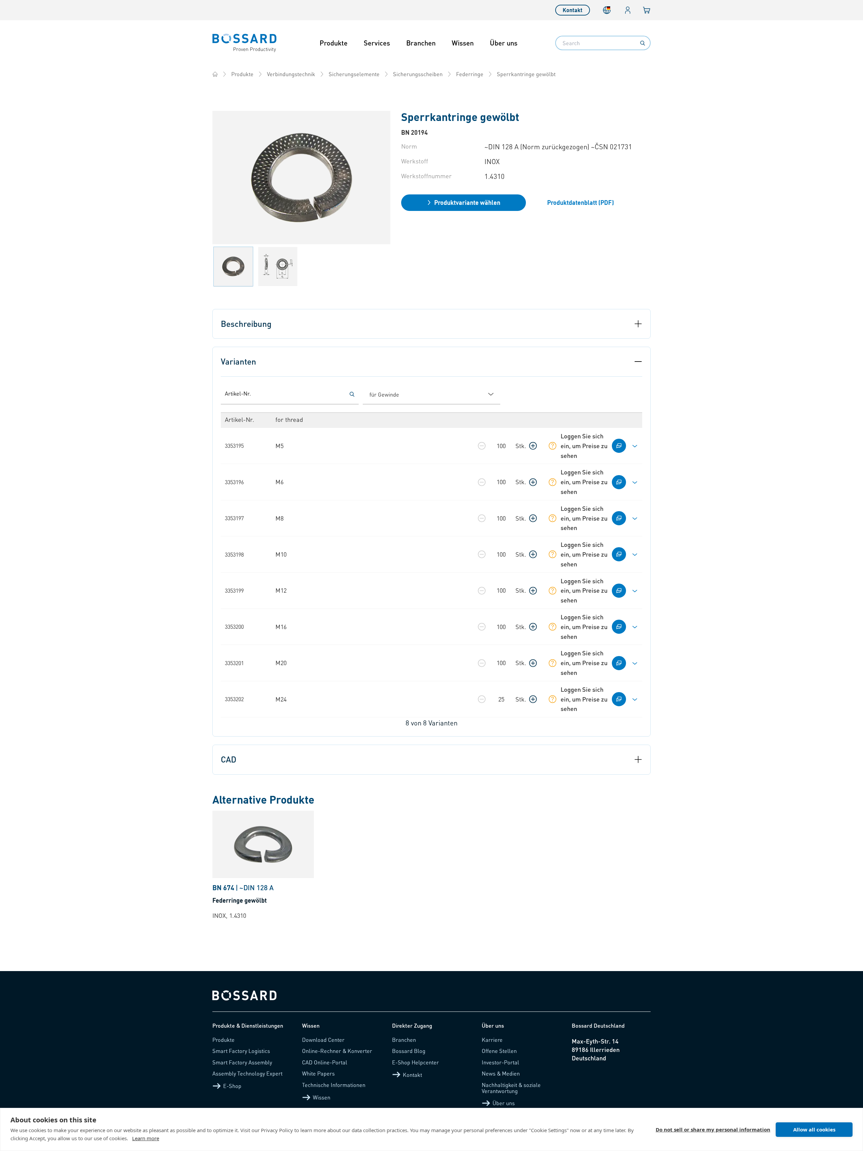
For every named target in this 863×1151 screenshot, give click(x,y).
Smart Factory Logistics (241, 1050)
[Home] (215, 74)
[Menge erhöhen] (533, 446)
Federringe (469, 73)
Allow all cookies (814, 1129)
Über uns (503, 42)
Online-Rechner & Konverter (337, 1050)
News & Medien (501, 1073)
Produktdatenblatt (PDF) (580, 202)
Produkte (334, 42)
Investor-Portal (500, 1062)
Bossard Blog (408, 1050)
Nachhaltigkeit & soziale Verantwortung (511, 1087)
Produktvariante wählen (467, 202)
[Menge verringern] (482, 446)
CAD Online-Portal (324, 1062)
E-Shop (232, 1085)
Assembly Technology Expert (247, 1073)
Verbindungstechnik (291, 73)
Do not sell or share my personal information (713, 1129)
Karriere (492, 1039)
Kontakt (573, 9)
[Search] (642, 43)
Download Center (323, 1039)
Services (377, 42)
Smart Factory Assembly (242, 1062)
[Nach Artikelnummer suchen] (352, 394)
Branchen (421, 42)
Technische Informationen (333, 1084)
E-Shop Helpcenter (415, 1062)
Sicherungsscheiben (418, 73)
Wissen (463, 42)
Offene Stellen (499, 1050)
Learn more (145, 1138)
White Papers (318, 1073)
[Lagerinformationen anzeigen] (552, 446)
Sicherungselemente (354, 73)
